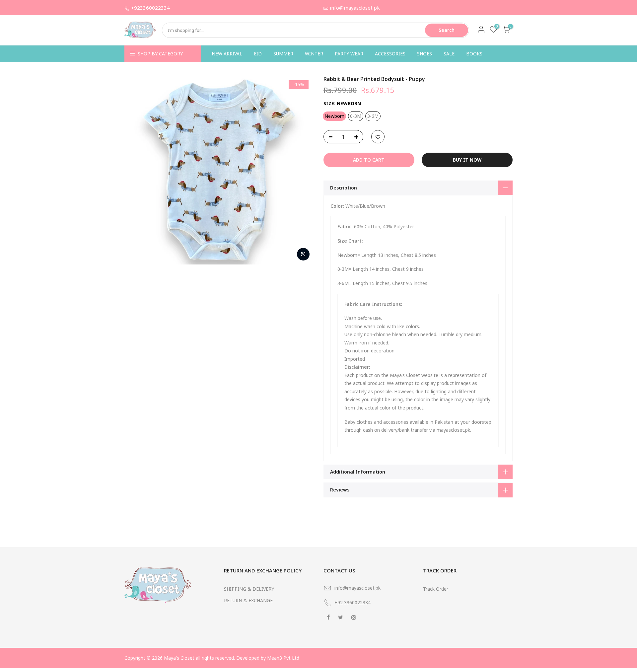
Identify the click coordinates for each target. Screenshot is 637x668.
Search (447, 30)
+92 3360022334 (352, 602)
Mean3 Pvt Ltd (283, 658)
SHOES (424, 53)
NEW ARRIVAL (227, 53)
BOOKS (474, 53)
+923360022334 (150, 7)
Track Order (435, 589)
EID (258, 53)
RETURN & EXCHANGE (248, 600)
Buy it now (467, 160)
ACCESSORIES (390, 53)
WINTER (314, 53)
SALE (449, 53)
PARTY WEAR (349, 53)
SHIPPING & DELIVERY (249, 589)
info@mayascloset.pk (355, 7)
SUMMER (283, 53)
